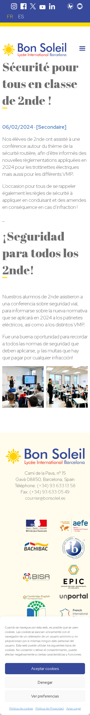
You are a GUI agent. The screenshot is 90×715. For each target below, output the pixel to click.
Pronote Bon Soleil (70, 6)
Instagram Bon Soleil (14, 6)
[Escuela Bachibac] (36, 549)
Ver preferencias (45, 696)
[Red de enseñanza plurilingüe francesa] (74, 615)
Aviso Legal (73, 708)
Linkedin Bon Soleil (52, 6)
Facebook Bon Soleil (23, 6)
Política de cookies (21, 708)
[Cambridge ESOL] (36, 596)
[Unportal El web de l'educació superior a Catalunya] (74, 596)
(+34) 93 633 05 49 (50, 492)
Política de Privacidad (50, 708)
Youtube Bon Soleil (43, 6)
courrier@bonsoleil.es (45, 498)
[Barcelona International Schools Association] (36, 578)
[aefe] (74, 529)
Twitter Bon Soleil (33, 6)
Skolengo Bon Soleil (80, 6)
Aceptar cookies (45, 668)
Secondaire (51, 127)
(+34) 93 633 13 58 (56, 485)
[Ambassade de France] (36, 528)
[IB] (73, 556)
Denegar (45, 682)
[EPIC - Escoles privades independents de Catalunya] (74, 588)
